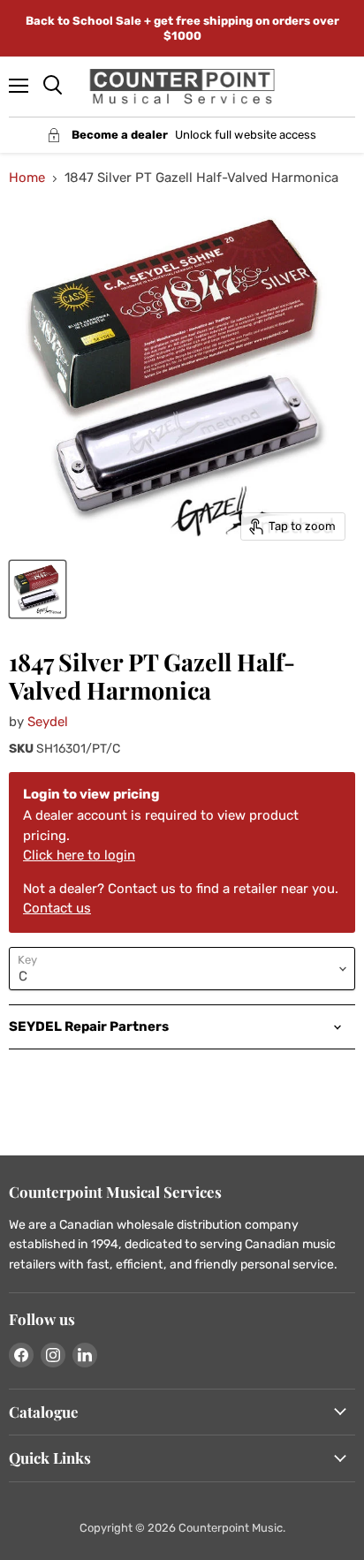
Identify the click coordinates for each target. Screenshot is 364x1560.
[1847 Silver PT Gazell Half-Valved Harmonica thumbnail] (37, 589)
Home (27, 178)
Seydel (47, 722)
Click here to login (79, 855)
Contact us (57, 908)
